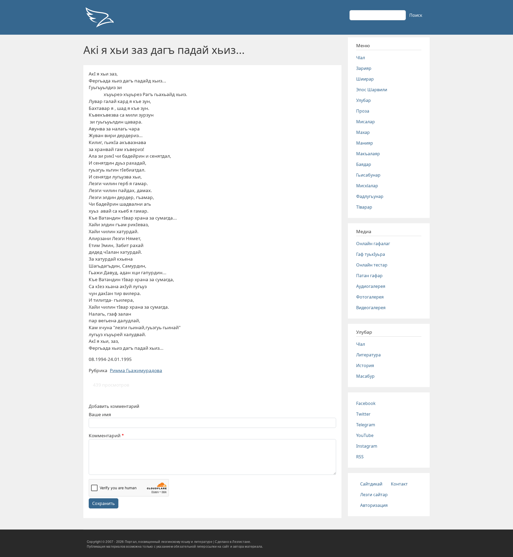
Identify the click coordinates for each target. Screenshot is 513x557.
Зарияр (363, 68)
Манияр (364, 143)
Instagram (366, 446)
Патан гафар (369, 275)
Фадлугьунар (369, 196)
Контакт (399, 484)
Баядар (363, 164)
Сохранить (103, 503)
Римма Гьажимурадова (136, 370)
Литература (368, 355)
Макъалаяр (368, 154)
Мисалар (365, 122)
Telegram (365, 425)
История (365, 365)
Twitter (363, 414)
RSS (360, 457)
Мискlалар (367, 186)
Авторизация (374, 505)
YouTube (365, 435)
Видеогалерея (371, 308)
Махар (363, 132)
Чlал (360, 58)
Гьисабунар (368, 175)
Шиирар (365, 79)
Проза (362, 111)
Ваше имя (100, 414)
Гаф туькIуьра (370, 254)
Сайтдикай (371, 484)
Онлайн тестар (371, 265)
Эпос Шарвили (371, 90)
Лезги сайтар (374, 495)
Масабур (365, 376)
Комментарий (105, 435)
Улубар (363, 100)
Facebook (366, 403)
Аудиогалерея (370, 286)
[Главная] (99, 17)
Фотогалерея (370, 297)
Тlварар (364, 207)
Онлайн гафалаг (373, 243)
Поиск (415, 15)
